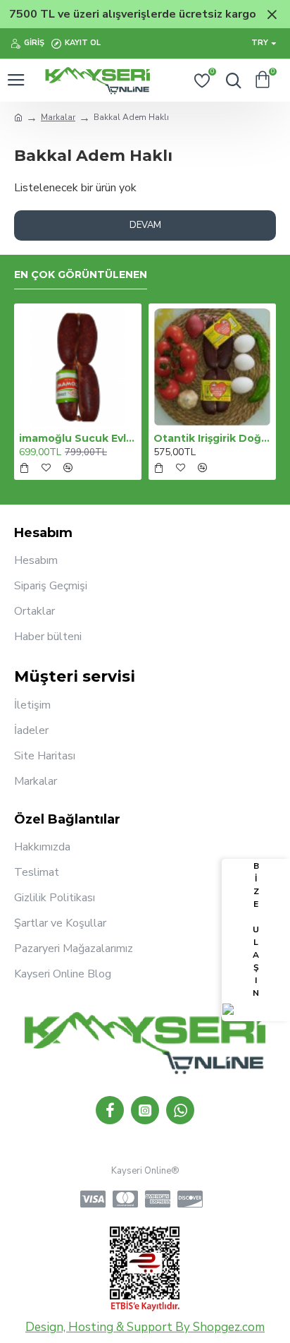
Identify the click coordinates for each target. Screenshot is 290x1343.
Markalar (58, 117)
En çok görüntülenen (80, 275)
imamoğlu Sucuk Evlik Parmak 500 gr (78, 438)
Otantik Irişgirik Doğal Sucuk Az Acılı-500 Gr (212, 438)
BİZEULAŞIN (256, 929)
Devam (145, 225)
